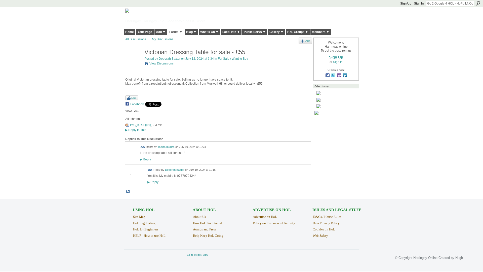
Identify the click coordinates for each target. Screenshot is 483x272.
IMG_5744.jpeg (140, 124)
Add (307, 40)
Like (133, 97)
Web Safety (320, 235)
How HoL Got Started (207, 223)
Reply (145, 159)
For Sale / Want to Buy (233, 58)
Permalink (142, 147)
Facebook (137, 104)
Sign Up (405, 3)
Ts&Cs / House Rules (327, 217)
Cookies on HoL (324, 229)
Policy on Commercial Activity (274, 223)
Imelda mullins (166, 147)
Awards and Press (204, 229)
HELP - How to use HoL (149, 235)
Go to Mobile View (197, 254)
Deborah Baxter (169, 58)
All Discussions (135, 39)
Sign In (419, 3)
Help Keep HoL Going (208, 235)
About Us (199, 217)
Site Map (139, 217)
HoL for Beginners (145, 229)
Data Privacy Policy (326, 223)
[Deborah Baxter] (133, 62)
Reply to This (135, 130)
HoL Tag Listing (144, 223)
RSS (128, 191)
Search (478, 3)
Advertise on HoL (265, 217)
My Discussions (162, 39)
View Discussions (161, 63)
